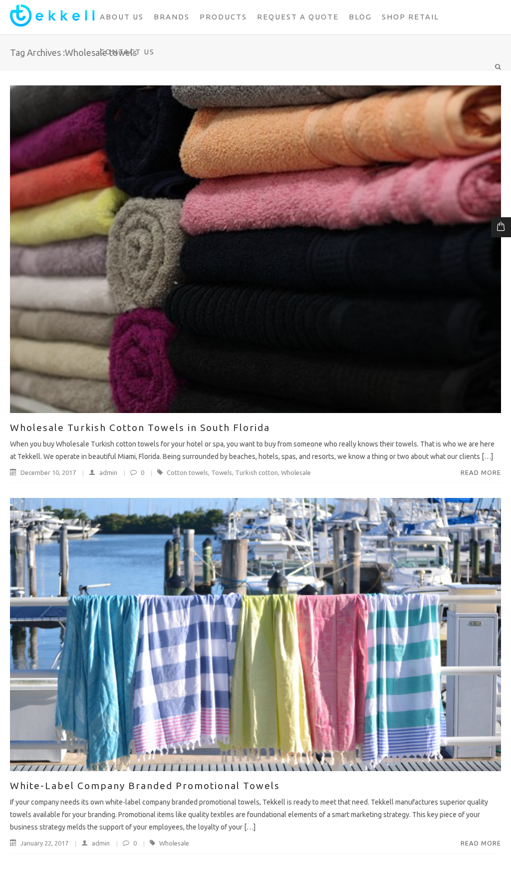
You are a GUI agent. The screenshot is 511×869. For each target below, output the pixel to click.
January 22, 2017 (44, 843)
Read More (481, 472)
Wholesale (296, 472)
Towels (221, 472)
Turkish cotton (256, 472)
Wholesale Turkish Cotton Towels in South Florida (140, 427)
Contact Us (127, 51)
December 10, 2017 (48, 472)
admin (108, 472)
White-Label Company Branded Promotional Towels (145, 785)
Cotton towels (187, 472)
